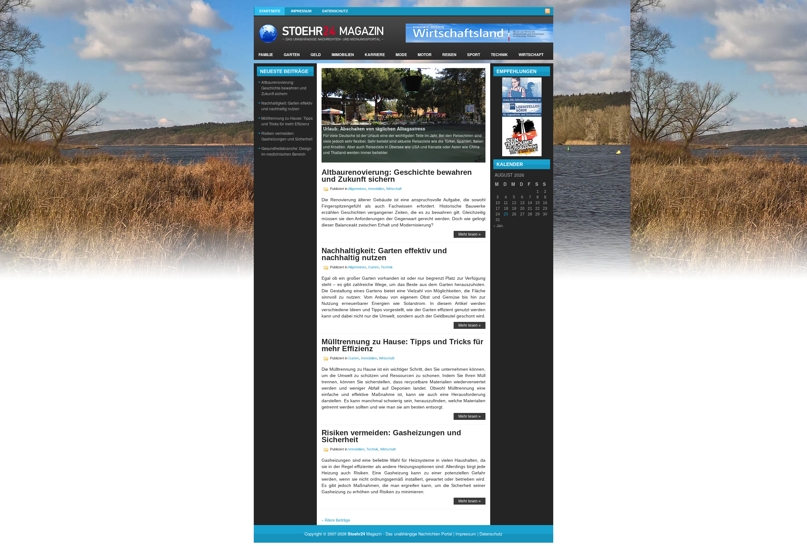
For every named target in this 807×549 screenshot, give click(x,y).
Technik (499, 54)
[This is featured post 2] (403, 115)
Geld (316, 54)
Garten (292, 54)
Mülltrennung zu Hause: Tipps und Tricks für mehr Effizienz (287, 120)
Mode (401, 54)
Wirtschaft (531, 54)
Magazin (365, 534)
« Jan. (498, 225)
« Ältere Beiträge (336, 520)
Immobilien (343, 54)
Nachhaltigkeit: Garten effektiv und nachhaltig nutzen (286, 105)
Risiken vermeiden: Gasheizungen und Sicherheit (286, 135)
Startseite (269, 11)
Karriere (375, 54)
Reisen (449, 54)
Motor (425, 54)
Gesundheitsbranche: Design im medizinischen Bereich (286, 151)
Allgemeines (357, 189)
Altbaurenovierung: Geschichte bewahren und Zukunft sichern (283, 87)
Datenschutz (335, 11)
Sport (473, 54)
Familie (265, 54)
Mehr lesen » (469, 234)
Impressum (301, 11)
